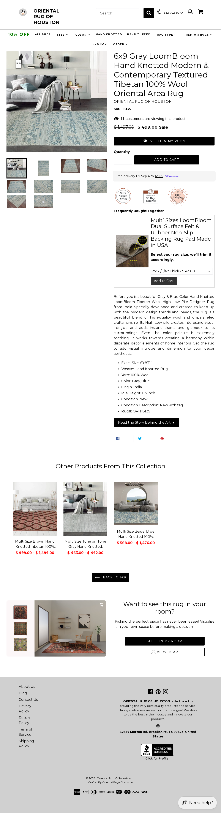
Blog (23, 693)
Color (81, 34)
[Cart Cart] (200, 12)
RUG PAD (100, 43)
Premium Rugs (196, 34)
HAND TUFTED (138, 34)
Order (119, 44)
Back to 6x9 (114, 577)
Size (61, 34)
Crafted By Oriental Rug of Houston (110, 782)
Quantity (122, 152)
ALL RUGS (43, 34)
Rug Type (165, 34)
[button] (164, 141)
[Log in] (190, 12)
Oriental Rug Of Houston (114, 778)
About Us (27, 687)
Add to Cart (164, 281)
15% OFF (19, 34)
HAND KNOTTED (109, 34)
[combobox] (117, 13)
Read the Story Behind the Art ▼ (146, 422)
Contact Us (28, 700)
